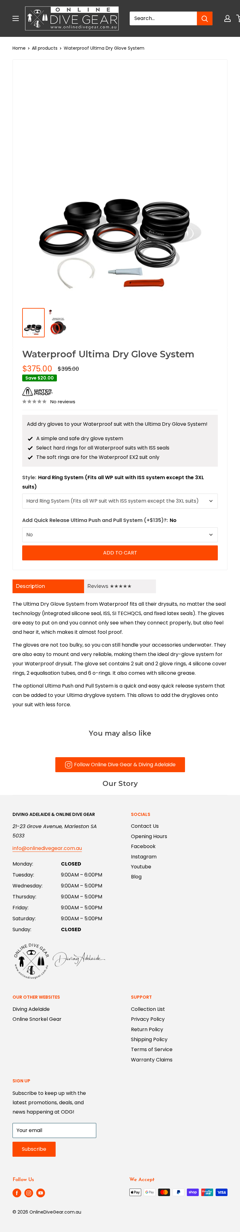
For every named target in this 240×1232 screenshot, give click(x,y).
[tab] (48, 586)
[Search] (204, 18)
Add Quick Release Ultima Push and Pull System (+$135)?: (99, 520)
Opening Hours (149, 836)
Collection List (148, 1009)
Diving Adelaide (31, 1009)
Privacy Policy (148, 1019)
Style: (113, 482)
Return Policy (147, 1029)
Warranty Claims (151, 1059)
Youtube (141, 866)
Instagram (144, 856)
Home (19, 48)
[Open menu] (15, 18)
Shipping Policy (149, 1039)
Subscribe (34, 1149)
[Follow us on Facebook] (16, 1193)
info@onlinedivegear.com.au (47, 848)
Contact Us (145, 826)
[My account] (227, 18)
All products (45, 48)
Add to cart (120, 552)
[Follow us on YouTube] (40, 1193)
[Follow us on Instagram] (28, 1193)
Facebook (143, 846)
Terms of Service (151, 1049)
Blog (136, 876)
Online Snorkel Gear (37, 1019)
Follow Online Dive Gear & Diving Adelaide (125, 764)
